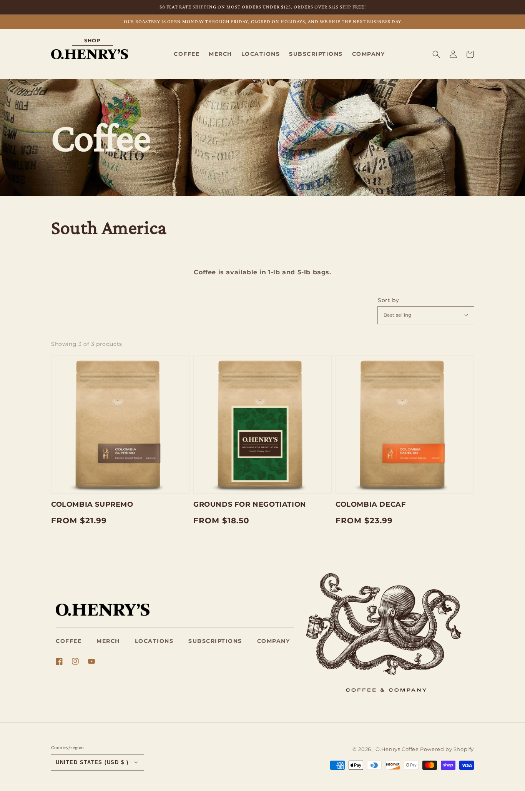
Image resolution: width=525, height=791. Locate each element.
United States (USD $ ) (92, 762)
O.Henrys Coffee (397, 749)
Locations (154, 640)
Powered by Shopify (447, 749)
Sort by (388, 300)
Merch (108, 640)
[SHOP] (89, 54)
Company (273, 640)
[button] (436, 53)
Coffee (68, 640)
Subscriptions (215, 640)
